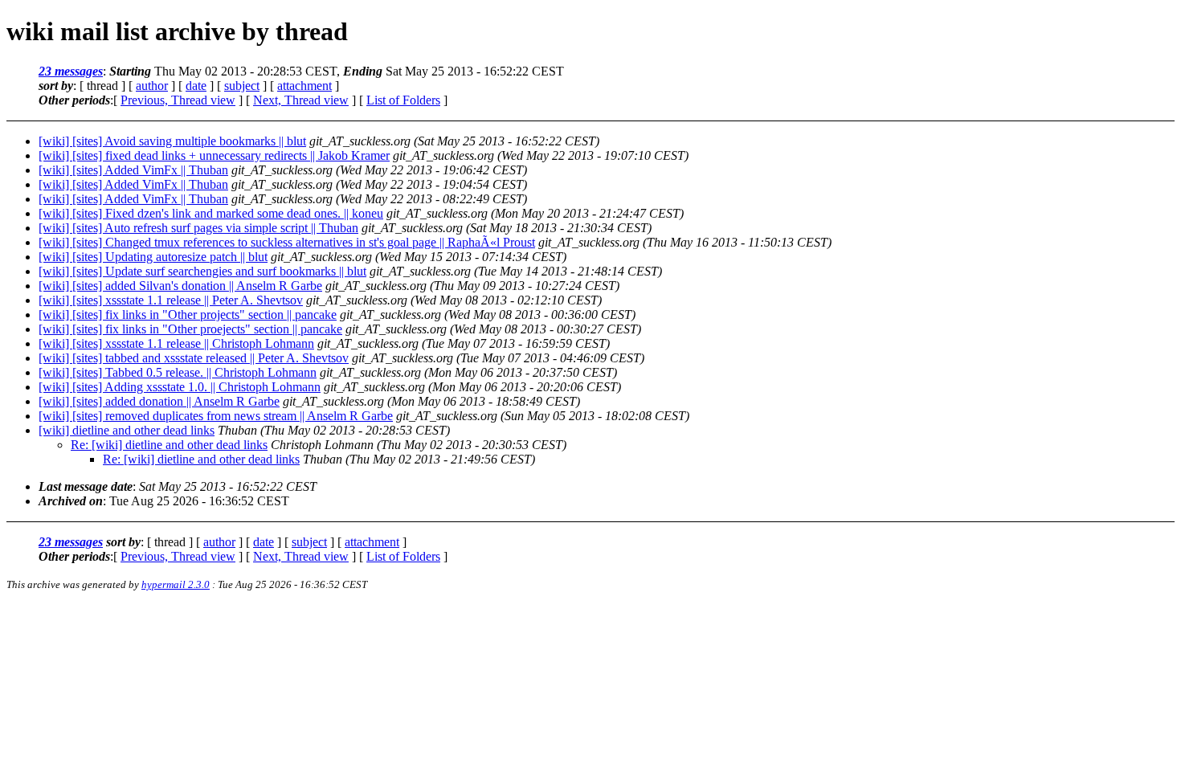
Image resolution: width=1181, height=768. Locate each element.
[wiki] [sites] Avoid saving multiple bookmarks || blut (172, 141)
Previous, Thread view (178, 100)
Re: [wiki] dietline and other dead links (169, 444)
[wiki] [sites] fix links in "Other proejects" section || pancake (190, 329)
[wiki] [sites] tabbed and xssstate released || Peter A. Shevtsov (194, 358)
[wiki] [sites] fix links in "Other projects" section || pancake (188, 314)
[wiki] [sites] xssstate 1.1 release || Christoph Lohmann (176, 343)
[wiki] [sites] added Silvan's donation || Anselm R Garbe (180, 285)
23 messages (71, 71)
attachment (304, 85)
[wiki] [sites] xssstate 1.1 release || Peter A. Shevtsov (171, 300)
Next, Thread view (301, 100)
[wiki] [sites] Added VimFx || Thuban (133, 170)
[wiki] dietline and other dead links (127, 430)
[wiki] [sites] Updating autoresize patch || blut (153, 256)
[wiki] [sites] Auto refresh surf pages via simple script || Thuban (198, 228)
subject (241, 85)
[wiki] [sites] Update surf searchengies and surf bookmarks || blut (202, 271)
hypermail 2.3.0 (175, 584)
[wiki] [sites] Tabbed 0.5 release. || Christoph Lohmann (178, 372)
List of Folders (403, 100)
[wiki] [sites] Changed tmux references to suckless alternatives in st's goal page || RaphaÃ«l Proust (287, 242)
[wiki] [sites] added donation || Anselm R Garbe (159, 401)
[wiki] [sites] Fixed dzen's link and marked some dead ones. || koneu (211, 213)
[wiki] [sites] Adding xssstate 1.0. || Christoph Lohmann (180, 387)
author (152, 85)
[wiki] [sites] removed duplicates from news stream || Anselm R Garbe (216, 416)
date (196, 85)
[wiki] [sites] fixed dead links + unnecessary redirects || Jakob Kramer (214, 155)
